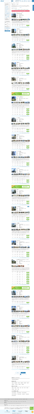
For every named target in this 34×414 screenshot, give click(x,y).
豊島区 (16, 401)
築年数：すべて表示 (18, 12)
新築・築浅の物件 (14, 395)
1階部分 (21, 405)
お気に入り (27, 0)
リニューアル (9, 405)
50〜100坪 (21, 9)
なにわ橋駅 (16, 384)
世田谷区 (25, 401)
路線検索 (23, 0)
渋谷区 (8, 401)
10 (21, 374)
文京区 (18, 401)
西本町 (15, 389)
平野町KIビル (18, 62)
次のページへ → (23, 372)
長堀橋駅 (23, 384)
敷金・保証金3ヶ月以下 (18, 405)
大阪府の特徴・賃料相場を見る (15, 379)
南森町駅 (19, 384)
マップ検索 (25, 0)
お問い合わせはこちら (33, 1)
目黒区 (14, 401)
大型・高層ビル (5, 405)
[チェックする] (25, 25)
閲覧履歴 (29, 0)
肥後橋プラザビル (19, 43)
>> (26, 374)
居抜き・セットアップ (14, 405)
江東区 (21, 401)
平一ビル (18, 77)
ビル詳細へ (28, 33)
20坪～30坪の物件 (14, 392)
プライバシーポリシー (20, 413)
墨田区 (23, 401)
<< (14, 374)
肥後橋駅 (13, 384)
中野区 (19, 401)
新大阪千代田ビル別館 (19, 13)
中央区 (6, 401)
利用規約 (17, 413)
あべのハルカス (18, 240)
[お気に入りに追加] (24, 25)
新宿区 (11, 401)
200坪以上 (27, 9)
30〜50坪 (19, 9)
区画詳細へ (28, 59)
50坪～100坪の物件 (24, 392)
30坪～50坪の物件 (19, 392)
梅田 (18, 389)
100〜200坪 (24, 9)
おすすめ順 (22, 12)
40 (25, 374)
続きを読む (20, 7)
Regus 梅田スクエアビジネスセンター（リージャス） (23, 259)
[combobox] (9, 1)
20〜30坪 (16, 9)
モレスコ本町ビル (19, 206)
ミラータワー (18, 168)
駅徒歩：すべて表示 (13, 12)
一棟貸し (11, 405)
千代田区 (5, 401)
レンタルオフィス (25, 405)
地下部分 (23, 405)
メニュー (31, 0)
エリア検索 (21, 0)
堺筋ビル (18, 189)
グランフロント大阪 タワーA (20, 96)
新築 (7, 405)
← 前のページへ (18, 372)
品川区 (13, 401)
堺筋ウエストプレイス (19, 335)
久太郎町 (13, 389)
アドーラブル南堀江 (19, 151)
